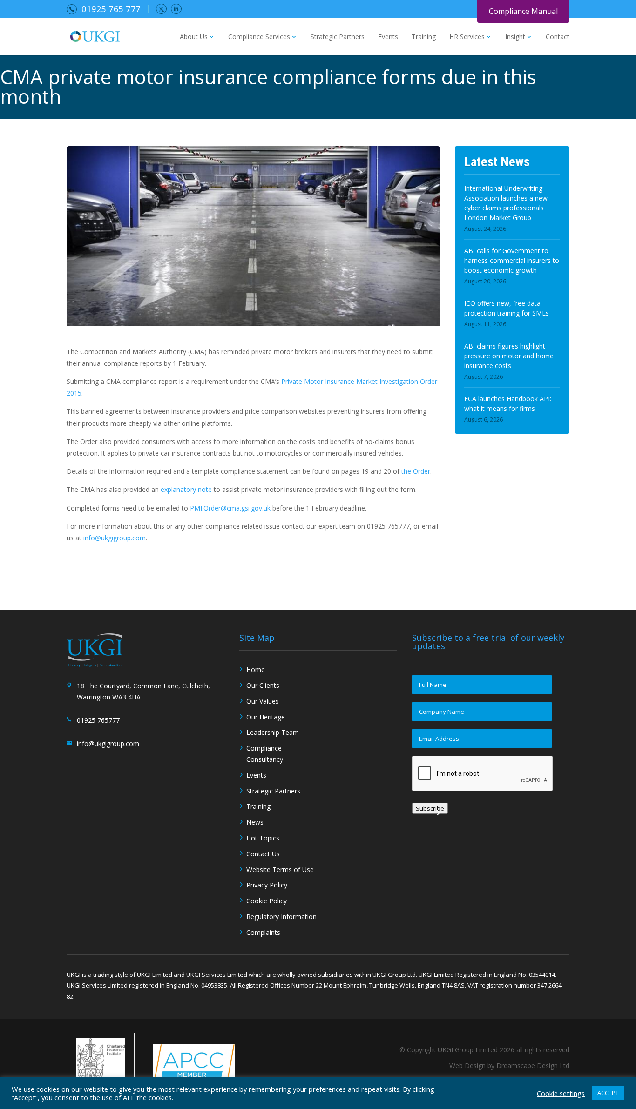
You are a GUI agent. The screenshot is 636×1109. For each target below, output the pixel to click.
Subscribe (430, 808)
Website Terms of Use (280, 869)
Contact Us (263, 853)
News (255, 822)
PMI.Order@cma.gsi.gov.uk (230, 508)
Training (424, 37)
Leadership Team (272, 732)
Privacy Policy (266, 884)
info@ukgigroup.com (114, 537)
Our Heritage (265, 716)
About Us (194, 37)
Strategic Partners (338, 37)
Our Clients (262, 685)
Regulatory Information (281, 916)
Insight (515, 37)
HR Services (467, 37)
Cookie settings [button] (561, 1093)
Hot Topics (262, 837)
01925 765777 (98, 720)
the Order (415, 471)
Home (255, 669)
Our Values (262, 701)
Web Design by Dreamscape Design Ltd (509, 1065)
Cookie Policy (266, 900)
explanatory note (186, 489)
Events (388, 37)
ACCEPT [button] (608, 1093)
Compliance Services (259, 37)
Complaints (263, 932)
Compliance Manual (523, 11)
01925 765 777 (111, 8)
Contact (557, 37)
